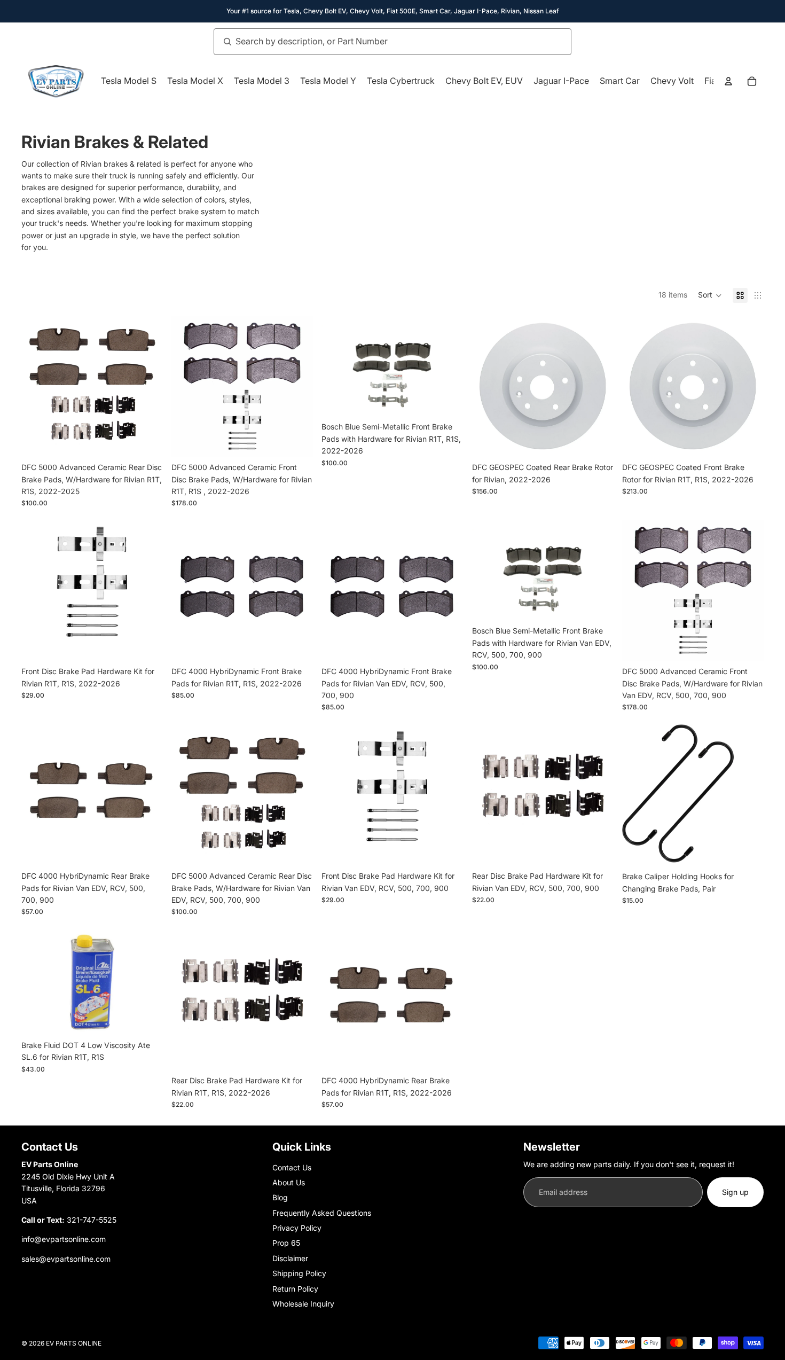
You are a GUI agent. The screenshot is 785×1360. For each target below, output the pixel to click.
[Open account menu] (728, 81)
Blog (280, 1197)
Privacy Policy (296, 1227)
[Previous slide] (488, 386)
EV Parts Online (73, 1343)
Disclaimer (290, 1258)
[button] (710, 295)
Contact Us (291, 1167)
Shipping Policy (299, 1273)
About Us (288, 1182)
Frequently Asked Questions (321, 1212)
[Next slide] (598, 386)
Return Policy (295, 1288)
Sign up (735, 1192)
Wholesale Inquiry (303, 1303)
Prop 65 (286, 1242)
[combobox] (380, 41)
